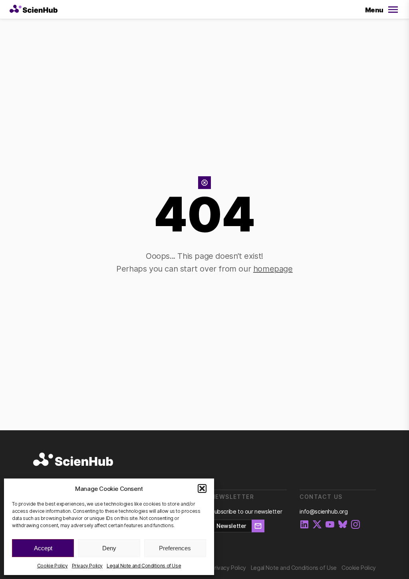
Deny (109, 548)
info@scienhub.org (323, 511)
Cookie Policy (52, 566)
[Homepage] (34, 9)
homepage (273, 269)
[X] (317, 525)
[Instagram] (355, 525)
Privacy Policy (87, 566)
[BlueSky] (342, 525)
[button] (202, 488)
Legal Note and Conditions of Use (144, 566)
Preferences (175, 548)
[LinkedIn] (304, 525)
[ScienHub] (73, 460)
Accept (43, 548)
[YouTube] (330, 525)
